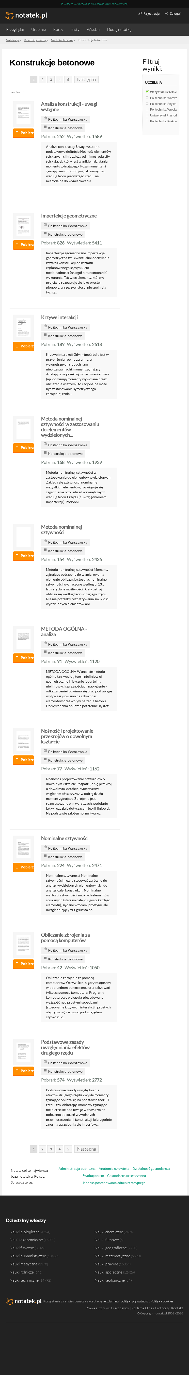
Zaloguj (175, 13)
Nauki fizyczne (22, 1248)
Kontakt (177, 1308)
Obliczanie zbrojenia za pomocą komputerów (65, 937)
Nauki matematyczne (112, 1256)
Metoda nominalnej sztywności (61, 529)
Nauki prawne (106, 1264)
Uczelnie (38, 29)
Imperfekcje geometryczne (69, 215)
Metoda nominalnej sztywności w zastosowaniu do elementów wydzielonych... (70, 427)
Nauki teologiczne (109, 1280)
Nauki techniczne (24, 1280)
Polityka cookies (162, 1301)
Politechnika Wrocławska (168, 109)
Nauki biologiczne (25, 1232)
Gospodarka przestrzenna (126, 1176)
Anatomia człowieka (114, 1169)
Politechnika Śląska (164, 104)
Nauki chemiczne (108, 1232)
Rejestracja (151, 13)
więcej (124, 3)
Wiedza (93, 29)
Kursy (58, 29)
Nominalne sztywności (65, 838)
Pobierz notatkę (27, 133)
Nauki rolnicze (22, 1272)
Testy (75, 29)
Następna (86, 79)
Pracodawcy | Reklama (127, 1308)
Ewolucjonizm (93, 1176)
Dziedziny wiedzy (26, 1220)
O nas (149, 1308)
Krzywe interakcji (59, 317)
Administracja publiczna (77, 1169)
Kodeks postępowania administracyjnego (114, 1183)
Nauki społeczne (108, 1272)
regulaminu (111, 1301)
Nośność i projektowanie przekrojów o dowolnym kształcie (67, 736)
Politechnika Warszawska (169, 98)
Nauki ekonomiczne (26, 1239)
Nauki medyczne (23, 1264)
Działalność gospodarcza (151, 1169)
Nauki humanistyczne (28, 1256)
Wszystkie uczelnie (165, 92)
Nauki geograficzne (110, 1248)
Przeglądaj (15, 29)
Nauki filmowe (106, 1239)
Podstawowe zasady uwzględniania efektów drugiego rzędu (65, 1047)
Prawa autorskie (98, 1308)
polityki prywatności (135, 1301)
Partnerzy (162, 1308)
